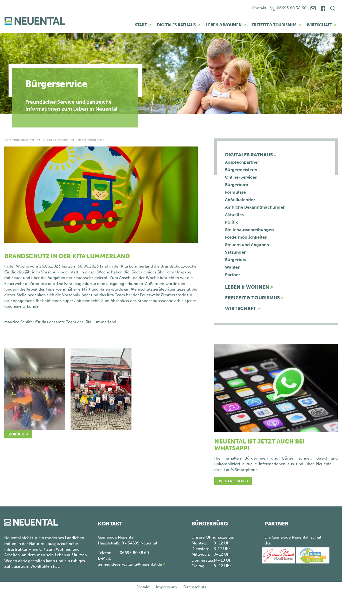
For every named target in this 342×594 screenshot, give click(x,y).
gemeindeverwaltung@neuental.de (130, 564)
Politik (231, 222)
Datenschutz (195, 587)
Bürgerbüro (236, 184)
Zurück (16, 434)
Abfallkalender (240, 199)
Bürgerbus (235, 259)
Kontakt (259, 8)
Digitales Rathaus (176, 24)
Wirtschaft (319, 24)
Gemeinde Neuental (19, 140)
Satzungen (236, 252)
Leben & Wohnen (224, 24)
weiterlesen (231, 481)
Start (141, 24)
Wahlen (232, 267)
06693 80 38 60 (291, 8)
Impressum (166, 587)
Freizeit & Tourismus (274, 24)
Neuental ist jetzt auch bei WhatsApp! (259, 445)
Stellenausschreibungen (249, 229)
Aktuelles (234, 214)
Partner (232, 274)
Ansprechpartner (242, 162)
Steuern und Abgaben (247, 244)
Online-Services (241, 177)
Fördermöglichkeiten (246, 237)
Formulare (235, 192)
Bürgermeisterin (241, 169)
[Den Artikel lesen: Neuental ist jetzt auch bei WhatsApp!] (276, 387)
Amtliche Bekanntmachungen (255, 207)
